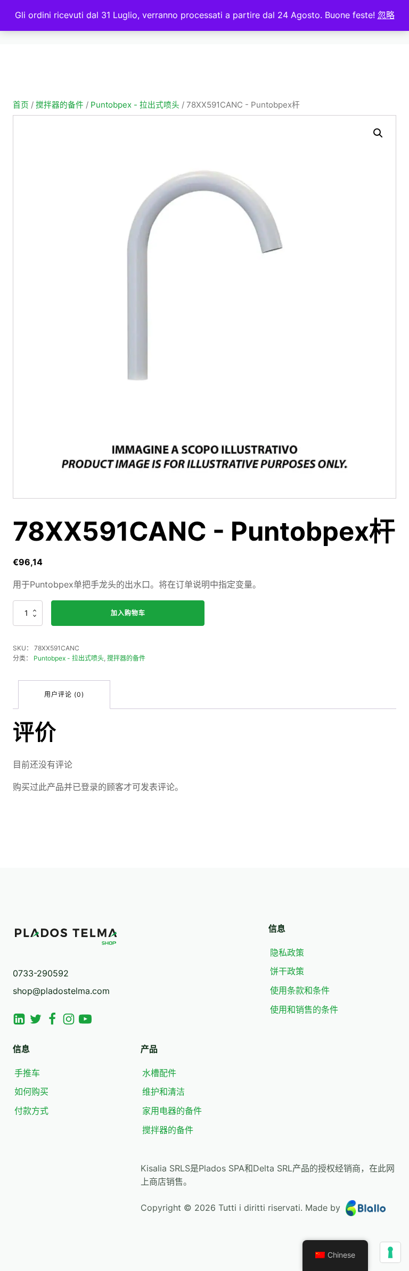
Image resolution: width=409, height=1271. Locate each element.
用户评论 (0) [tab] (64, 694)
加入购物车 (128, 613)
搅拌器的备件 (60, 105)
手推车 (27, 1073)
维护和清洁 (163, 1091)
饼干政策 (287, 971)
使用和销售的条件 (304, 1009)
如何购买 (31, 1091)
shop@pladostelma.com (61, 990)
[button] (378, 133)
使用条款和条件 (300, 990)
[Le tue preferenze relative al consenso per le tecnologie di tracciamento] (390, 1252)
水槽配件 (159, 1073)
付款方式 (31, 1110)
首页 (21, 105)
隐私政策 (287, 952)
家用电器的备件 (172, 1110)
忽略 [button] (386, 15)
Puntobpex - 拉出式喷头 (135, 105)
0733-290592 (41, 973)
